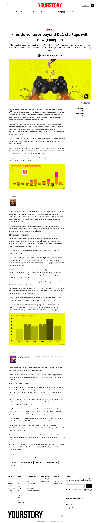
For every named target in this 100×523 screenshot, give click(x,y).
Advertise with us (36, 457)
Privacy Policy (59, 516)
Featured (49, 29)
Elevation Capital (16, 466)
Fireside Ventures (25, 462)
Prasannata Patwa (48, 55)
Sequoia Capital (51, 462)
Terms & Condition (68, 516)
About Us (47, 516)
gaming (38, 462)
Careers (53, 516)
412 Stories (59, 55)
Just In (13, 462)
